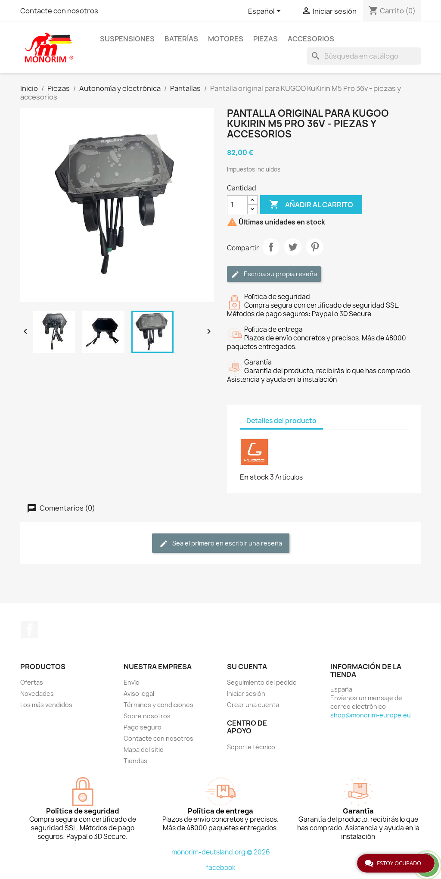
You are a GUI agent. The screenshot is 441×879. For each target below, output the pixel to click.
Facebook (29, 629)
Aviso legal (139, 693)
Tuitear (292, 247)
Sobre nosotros (147, 716)
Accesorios (311, 39)
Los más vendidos (46, 705)
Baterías (181, 39)
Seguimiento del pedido (262, 682)
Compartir (271, 247)
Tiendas (135, 761)
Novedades (37, 693)
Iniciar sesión (246, 693)
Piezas (265, 39)
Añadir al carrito (311, 204)
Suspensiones (127, 39)
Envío (132, 682)
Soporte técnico (251, 747)
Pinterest (314, 247)
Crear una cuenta (253, 705)
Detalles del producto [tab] (281, 420)
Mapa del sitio (144, 749)
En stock (254, 477)
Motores (225, 39)
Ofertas (31, 682)
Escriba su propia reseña (279, 274)
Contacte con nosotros (59, 11)
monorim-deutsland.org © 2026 (220, 852)
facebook (221, 867)
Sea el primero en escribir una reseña (226, 543)
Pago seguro (142, 727)
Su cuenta (247, 666)
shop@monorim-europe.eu (370, 715)
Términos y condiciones (158, 705)
